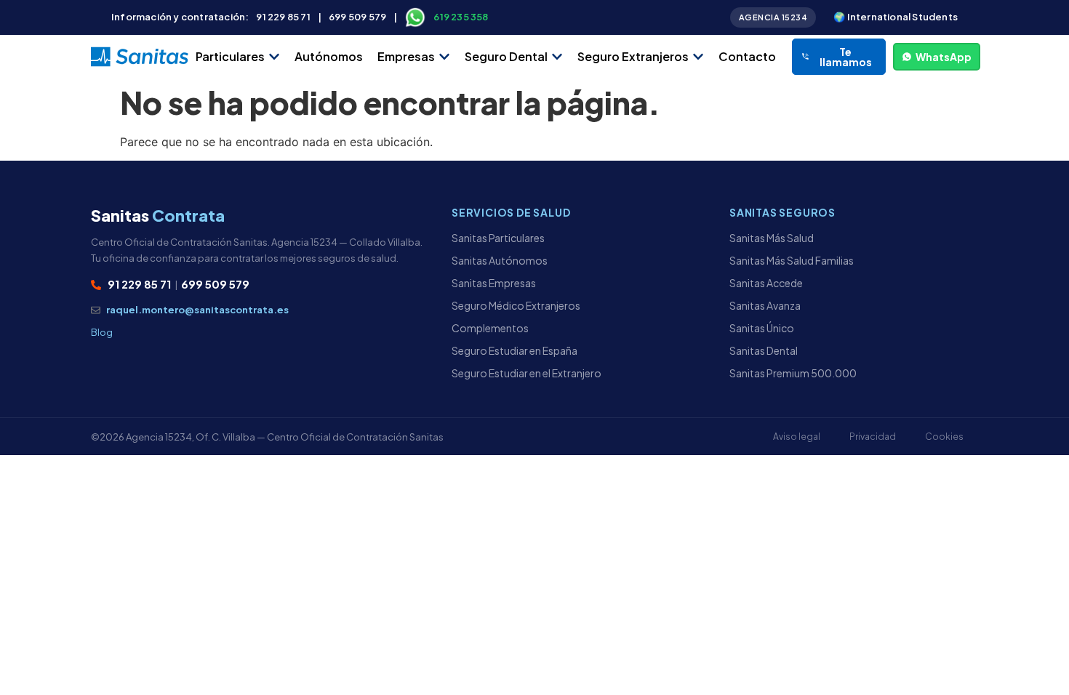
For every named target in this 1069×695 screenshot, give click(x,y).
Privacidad (872, 436)
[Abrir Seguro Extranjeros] (698, 56)
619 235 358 (460, 17)
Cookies (944, 436)
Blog (102, 332)
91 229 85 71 (283, 17)
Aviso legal (796, 436)
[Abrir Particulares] (274, 56)
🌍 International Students (895, 17)
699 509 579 (357, 17)
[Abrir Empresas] (444, 56)
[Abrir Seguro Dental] (557, 56)
